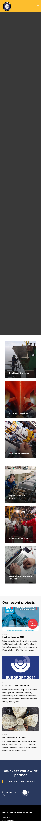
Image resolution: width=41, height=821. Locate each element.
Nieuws (4, 634)
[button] (38, 6)
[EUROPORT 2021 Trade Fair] (20, 679)
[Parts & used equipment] (20, 729)
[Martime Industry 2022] (20, 629)
